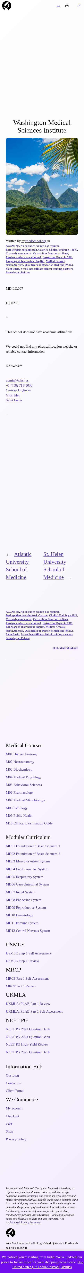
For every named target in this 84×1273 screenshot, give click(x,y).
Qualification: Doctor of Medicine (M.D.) (49, 265)
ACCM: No (12, 246)
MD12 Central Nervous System (28, 931)
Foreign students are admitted (23, 257)
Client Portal (15, 1091)
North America (14, 265)
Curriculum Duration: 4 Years (50, 253)
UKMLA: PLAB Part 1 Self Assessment (34, 1011)
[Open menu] (58, 5)
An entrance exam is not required (40, 246)
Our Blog (12, 1075)
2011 (55, 648)
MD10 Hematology (19, 915)
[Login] (79, 5)
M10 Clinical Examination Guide (29, 823)
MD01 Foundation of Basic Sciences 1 (33, 846)
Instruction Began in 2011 (57, 257)
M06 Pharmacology (19, 792)
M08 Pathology (17, 808)
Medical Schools (55, 261)
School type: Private (17, 272)
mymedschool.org (34, 241)
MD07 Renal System (20, 892)
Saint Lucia (12, 268)
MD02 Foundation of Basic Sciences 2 (33, 854)
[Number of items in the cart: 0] (67, 5)
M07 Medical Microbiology (25, 800)
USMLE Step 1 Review (22, 961)
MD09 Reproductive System (26, 908)
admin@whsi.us (17, 380)
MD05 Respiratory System (24, 877)
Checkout (12, 1116)
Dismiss (66, 1267)
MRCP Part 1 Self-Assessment (27, 978)
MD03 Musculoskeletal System (28, 861)
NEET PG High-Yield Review (27, 1044)
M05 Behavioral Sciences (24, 785)
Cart (9, 1124)
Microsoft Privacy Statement (25, 1222)
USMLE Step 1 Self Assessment (28, 953)
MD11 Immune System (22, 923)
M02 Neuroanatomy (20, 762)
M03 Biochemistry (19, 769)
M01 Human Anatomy (21, 754)
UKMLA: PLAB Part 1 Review (28, 1004)
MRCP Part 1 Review (21, 986)
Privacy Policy (16, 1139)
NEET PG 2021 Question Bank (28, 1029)
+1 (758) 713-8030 (19, 385)
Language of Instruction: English (25, 261)
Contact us (13, 1083)
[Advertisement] (42, 65)
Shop (9, 1131)
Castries (42, 249)
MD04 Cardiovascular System (27, 869)
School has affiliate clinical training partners (47, 268)
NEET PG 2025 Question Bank (28, 1052)
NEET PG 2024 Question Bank (28, 1037)
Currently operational (18, 253)
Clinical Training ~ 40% (63, 249)
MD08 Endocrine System (23, 900)
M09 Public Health (19, 815)
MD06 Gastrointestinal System (27, 884)
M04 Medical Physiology (23, 777)
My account (14, 1108)
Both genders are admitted (21, 249)
